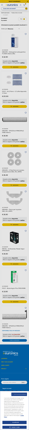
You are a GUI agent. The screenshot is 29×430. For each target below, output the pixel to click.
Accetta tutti (15, 422)
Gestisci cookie (16, 427)
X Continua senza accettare (19, 394)
